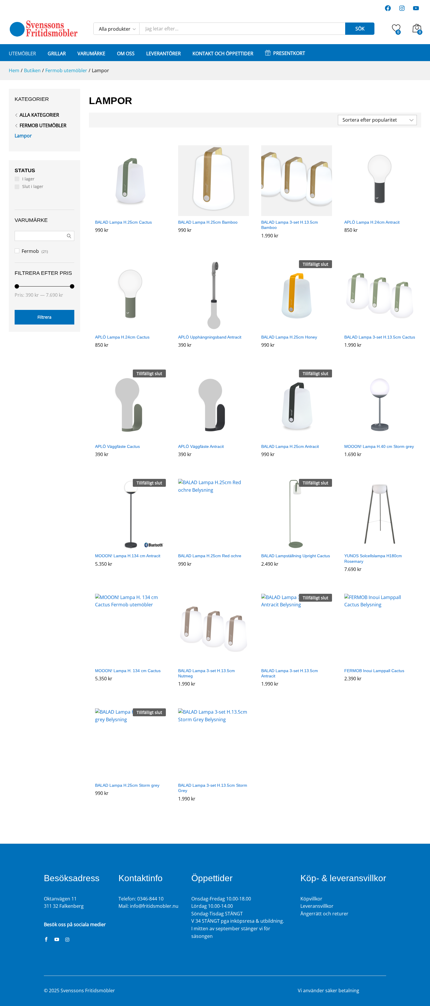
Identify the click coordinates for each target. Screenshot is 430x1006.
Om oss (126, 53)
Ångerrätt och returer (324, 913)
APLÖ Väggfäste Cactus (117, 446)
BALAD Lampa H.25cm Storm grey (127, 785)
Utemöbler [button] (22, 53)
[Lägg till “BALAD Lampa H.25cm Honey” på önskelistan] (297, 327)
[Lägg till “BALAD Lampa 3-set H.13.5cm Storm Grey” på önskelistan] (214, 776)
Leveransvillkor (316, 906)
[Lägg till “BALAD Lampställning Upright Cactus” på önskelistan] (297, 546)
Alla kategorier (39, 115)
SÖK (359, 28)
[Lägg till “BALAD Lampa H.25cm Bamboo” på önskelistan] (214, 213)
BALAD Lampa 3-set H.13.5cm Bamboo (289, 225)
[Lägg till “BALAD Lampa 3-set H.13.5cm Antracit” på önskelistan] (297, 661)
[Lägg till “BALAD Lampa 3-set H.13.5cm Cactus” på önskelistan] (380, 327)
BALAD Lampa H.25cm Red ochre (209, 555)
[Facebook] (46, 940)
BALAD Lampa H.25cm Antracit (290, 446)
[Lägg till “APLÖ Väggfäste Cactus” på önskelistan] (130, 437)
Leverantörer (163, 53)
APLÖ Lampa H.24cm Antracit (372, 222)
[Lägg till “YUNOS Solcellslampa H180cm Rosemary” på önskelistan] (380, 546)
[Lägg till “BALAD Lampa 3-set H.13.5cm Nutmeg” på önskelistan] (214, 661)
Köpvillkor (311, 898)
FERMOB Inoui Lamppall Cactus (374, 670)
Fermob (30, 251)
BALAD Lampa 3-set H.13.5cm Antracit (289, 673)
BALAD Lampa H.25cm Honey (289, 337)
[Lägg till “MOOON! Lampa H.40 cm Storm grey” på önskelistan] (380, 437)
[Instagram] (67, 940)
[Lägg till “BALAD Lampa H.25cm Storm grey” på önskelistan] (130, 776)
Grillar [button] (57, 53)
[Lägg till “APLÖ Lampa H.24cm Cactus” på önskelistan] (130, 327)
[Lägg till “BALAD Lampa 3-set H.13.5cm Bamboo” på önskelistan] (297, 213)
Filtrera (44, 317)
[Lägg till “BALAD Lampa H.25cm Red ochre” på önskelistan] (214, 546)
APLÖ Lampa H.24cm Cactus (122, 337)
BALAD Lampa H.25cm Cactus (123, 222)
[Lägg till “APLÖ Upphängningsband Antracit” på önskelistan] (214, 327)
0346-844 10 (150, 898)
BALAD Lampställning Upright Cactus (295, 555)
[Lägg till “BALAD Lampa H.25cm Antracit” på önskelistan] (297, 437)
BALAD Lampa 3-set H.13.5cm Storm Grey (212, 788)
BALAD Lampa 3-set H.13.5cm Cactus (379, 337)
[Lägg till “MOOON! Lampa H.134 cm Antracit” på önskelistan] (130, 546)
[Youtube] (56, 940)
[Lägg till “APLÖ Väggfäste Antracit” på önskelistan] (214, 437)
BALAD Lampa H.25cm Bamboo (208, 222)
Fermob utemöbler (43, 125)
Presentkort (289, 53)
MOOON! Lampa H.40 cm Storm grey (379, 446)
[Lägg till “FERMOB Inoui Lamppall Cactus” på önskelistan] (380, 661)
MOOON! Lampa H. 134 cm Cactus (128, 670)
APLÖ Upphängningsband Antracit (209, 337)
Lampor (23, 135)
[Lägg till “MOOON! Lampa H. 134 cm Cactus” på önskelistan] (130, 661)
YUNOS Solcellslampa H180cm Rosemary (373, 558)
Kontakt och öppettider (222, 53)
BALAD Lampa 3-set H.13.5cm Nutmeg (206, 673)
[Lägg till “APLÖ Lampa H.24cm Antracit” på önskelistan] (380, 213)
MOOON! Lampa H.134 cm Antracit (127, 555)
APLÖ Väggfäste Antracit (201, 446)
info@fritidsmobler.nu (154, 906)
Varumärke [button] (91, 53)
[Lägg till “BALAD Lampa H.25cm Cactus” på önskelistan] (130, 213)
